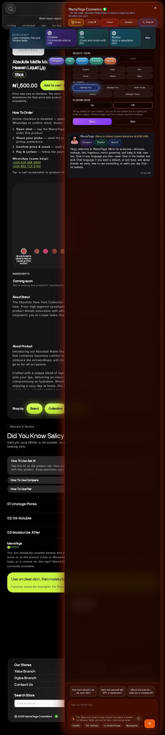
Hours (110, 22)
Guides (129, 22)
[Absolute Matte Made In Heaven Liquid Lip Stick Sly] (37, 251)
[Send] (149, 723)
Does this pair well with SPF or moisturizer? (112, 691)
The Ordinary (92, 725)
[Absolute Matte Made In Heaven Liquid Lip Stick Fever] (54, 251)
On (92, 105)
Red (139, 69)
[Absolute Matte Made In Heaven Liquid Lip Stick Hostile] (63, 251)
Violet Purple (139, 87)
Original (85, 69)
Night (112, 69)
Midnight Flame (133, 94)
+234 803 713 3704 (26, 166)
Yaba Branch (24, 671)
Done (92, 121)
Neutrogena (132, 725)
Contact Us (23, 684)
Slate (139, 76)
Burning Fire (85, 87)
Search (115, 142)
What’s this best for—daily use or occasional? (141, 691)
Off (133, 105)
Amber (113, 76)
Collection (55, 408)
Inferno (92, 94)
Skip (147, 37)
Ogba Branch (25, 678)
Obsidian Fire (113, 87)
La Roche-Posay (112, 725)
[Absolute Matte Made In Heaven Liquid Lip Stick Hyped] (45, 251)
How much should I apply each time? (83, 691)
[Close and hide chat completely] (155, 7)
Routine (101, 142)
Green (86, 76)
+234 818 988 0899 (26, 162)
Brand (34, 408)
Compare (87, 142)
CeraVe (76, 725)
